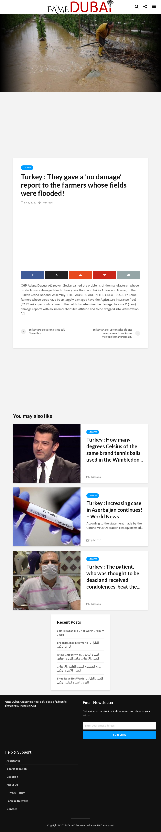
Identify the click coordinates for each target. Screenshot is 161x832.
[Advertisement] (80, 124)
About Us (12, 785)
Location (12, 776)
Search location (17, 768)
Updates (27, 167)
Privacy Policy (16, 793)
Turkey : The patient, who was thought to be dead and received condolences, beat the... (113, 576)
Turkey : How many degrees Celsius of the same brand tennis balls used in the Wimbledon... (114, 449)
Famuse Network (17, 801)
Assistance (13, 760)
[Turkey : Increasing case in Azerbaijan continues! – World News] (46, 516)
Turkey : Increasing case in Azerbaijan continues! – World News (114, 510)
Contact (12, 809)
